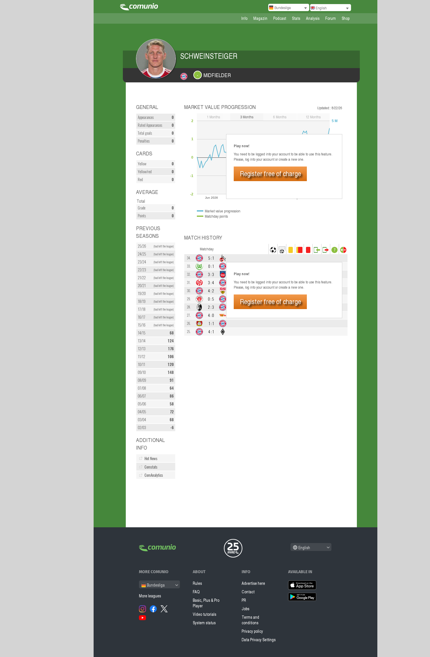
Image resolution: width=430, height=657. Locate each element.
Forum (330, 18)
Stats (296, 18)
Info (244, 18)
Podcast (279, 18)
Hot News (151, 458)
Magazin (260, 18)
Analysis (312, 18)
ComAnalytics (154, 475)
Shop (346, 18)
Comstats (151, 467)
